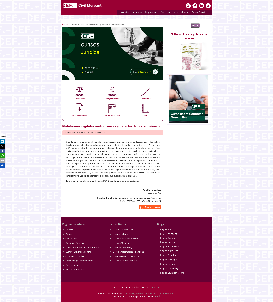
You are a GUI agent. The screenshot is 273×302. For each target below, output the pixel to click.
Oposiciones (71, 238)
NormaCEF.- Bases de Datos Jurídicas (82, 247)
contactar (155, 287)
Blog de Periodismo (169, 255)
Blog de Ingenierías (169, 250)
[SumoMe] (2, 165)
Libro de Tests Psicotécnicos (126, 256)
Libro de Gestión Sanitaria (125, 260)
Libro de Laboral (120, 234)
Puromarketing (72, 265)
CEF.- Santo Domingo (75, 256)
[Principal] (83, 8)
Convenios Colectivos (75, 243)
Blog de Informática (169, 246)
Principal (65, 24)
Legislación (150, 13)
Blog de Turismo (167, 264)
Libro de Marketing (122, 243)
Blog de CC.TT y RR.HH (170, 234)
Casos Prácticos (199, 13)
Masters (69, 229)
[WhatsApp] (2, 155)
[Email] (2, 160)
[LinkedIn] (2, 141)
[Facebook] (2, 151)
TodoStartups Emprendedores (79, 260)
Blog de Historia (167, 241)
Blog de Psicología (168, 259)
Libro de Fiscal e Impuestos (125, 238)
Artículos (136, 13)
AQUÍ (157, 296)
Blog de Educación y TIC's (172, 272)
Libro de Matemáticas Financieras (128, 251)
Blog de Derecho (168, 237)
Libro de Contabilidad (123, 229)
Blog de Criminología (169, 268)
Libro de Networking (122, 247)
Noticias (125, 12)
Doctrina (164, 13)
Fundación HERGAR (74, 269)
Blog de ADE (165, 229)
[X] (2, 146)
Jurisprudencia (179, 13)
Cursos (68, 234)
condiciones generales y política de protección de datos (148, 293)
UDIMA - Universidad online (78, 251)
